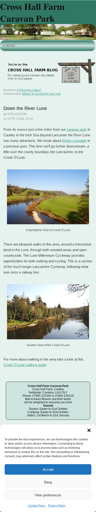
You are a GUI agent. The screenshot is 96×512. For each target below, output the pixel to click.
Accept (48, 469)
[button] (89, 430)
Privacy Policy (57, 505)
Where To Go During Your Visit (41, 93)
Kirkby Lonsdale (74, 141)
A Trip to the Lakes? (29, 90)
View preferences (48, 495)
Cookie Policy (37, 505)
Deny (48, 482)
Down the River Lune (25, 108)
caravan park (77, 129)
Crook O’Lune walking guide (24, 365)
